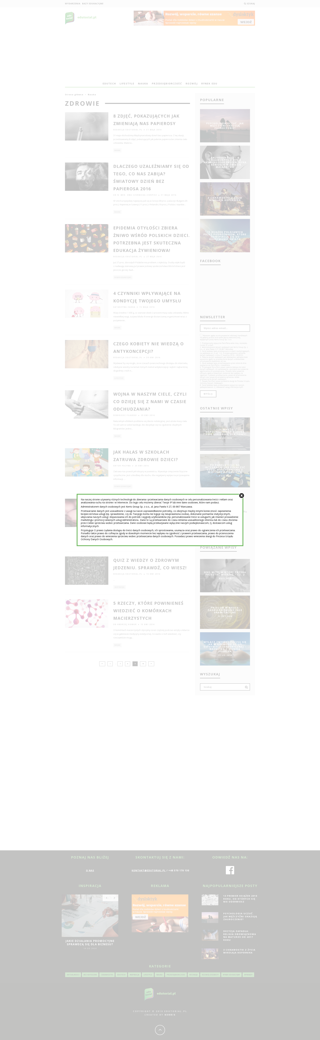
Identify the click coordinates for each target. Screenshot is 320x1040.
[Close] (241, 496)
